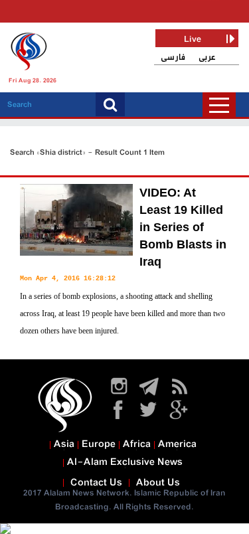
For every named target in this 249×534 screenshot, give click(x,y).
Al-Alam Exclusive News (125, 462)
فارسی (173, 57)
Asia (64, 444)
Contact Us (96, 483)
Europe (99, 444)
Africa (137, 444)
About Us (158, 483)
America (177, 444)
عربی (207, 57)
